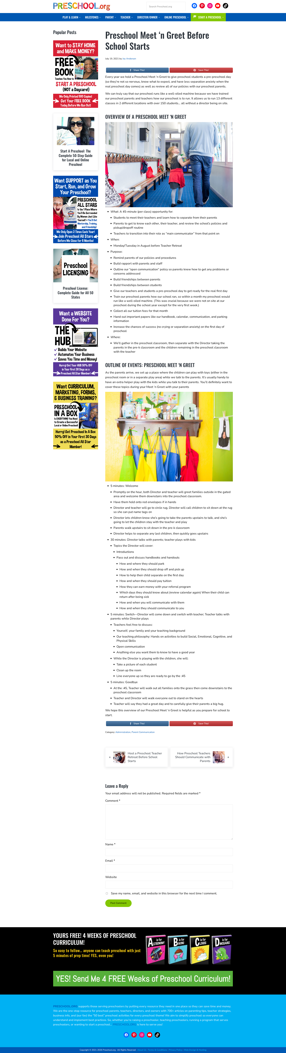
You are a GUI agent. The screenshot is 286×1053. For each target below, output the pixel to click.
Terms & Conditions (157, 1050)
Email (110, 861)
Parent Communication (143, 732)
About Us (141, 1050)
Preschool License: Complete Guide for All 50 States (75, 292)
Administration (123, 732)
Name (110, 844)
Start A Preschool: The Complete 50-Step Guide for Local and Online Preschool (76, 158)
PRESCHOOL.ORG (124, 1024)
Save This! (203, 70)
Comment (112, 801)
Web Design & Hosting (195, 1050)
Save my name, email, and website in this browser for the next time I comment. (164, 893)
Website (111, 877)
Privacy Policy (175, 1050)
